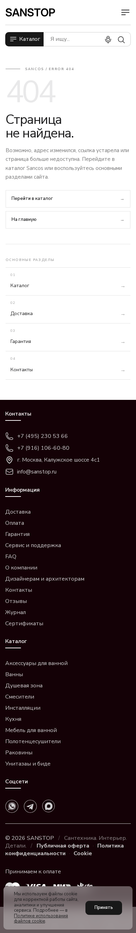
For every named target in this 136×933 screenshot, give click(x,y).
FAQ (10, 556)
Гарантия (17, 534)
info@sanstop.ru (36, 472)
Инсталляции (22, 708)
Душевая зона (24, 685)
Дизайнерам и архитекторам (44, 579)
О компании (21, 568)
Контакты (18, 590)
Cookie (83, 853)
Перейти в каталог (32, 198)
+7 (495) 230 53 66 (42, 436)
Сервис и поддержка (33, 545)
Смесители (19, 697)
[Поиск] (121, 40)
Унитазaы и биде (28, 764)
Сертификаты (24, 623)
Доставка (18, 512)
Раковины (18, 752)
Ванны (14, 674)
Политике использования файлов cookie (41, 919)
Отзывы (16, 601)
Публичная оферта (63, 846)
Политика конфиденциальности (64, 849)
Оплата (14, 523)
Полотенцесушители (33, 741)
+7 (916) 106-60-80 (43, 448)
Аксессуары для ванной (36, 663)
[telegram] (30, 806)
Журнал (15, 612)
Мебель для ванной (31, 730)
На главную (24, 219)
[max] (48, 806)
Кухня (13, 719)
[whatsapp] (11, 806)
